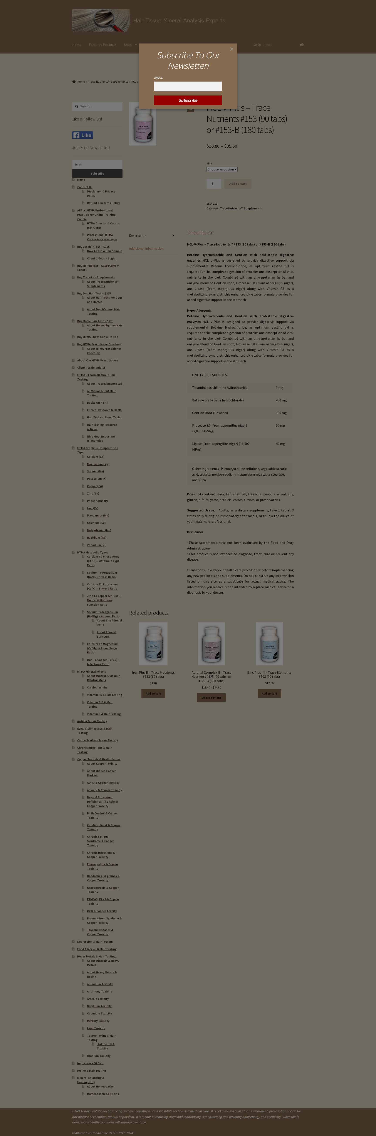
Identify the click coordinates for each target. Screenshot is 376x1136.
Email (158, 78)
